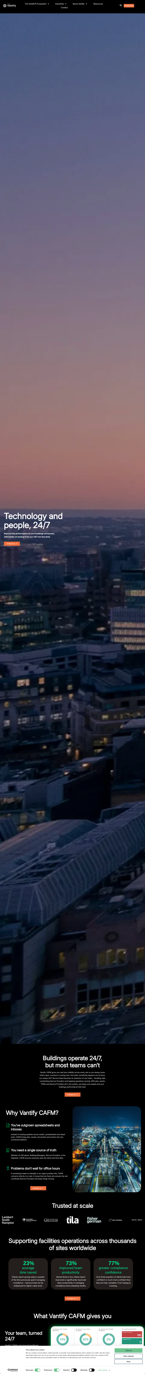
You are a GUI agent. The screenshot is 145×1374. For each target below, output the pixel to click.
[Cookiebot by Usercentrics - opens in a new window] (12, 1370)
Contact (64, 7)
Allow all (128, 1350)
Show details (102, 1370)
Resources (98, 4)
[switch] (56, 1370)
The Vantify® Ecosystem (35, 4)
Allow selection (128, 1356)
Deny (128, 1361)
